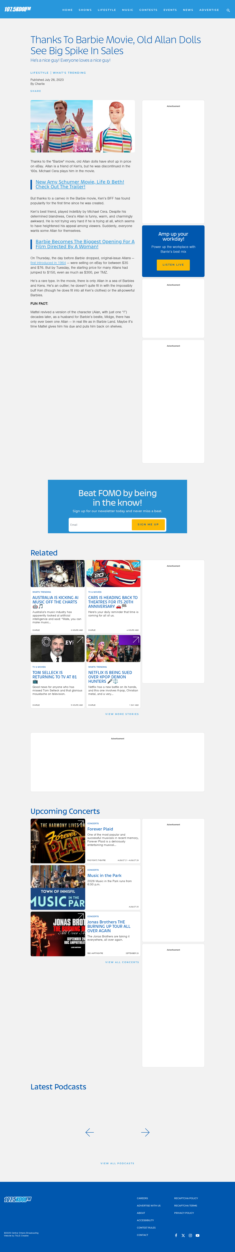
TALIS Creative (21, 1235)
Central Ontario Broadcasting (25, 1232)
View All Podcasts (118, 1164)
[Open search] (226, 9)
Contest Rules (146, 1228)
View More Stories (122, 714)
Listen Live (173, 265)
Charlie (40, 84)
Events (170, 10)
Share (35, 91)
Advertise (209, 10)
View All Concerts (122, 962)
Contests (148, 10)
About (141, 1213)
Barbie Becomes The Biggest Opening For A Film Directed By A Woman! (85, 244)
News (188, 10)
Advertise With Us (148, 1206)
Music (127, 10)
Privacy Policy (184, 1213)
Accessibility (145, 1220)
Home (67, 10)
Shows (85, 10)
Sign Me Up (148, 524)
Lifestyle (107, 10)
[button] (90, 1132)
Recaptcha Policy (186, 1198)
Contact (142, 1235)
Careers (142, 1198)
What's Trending (69, 73)
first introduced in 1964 (48, 262)
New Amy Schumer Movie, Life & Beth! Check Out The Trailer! (80, 185)
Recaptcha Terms (185, 1206)
